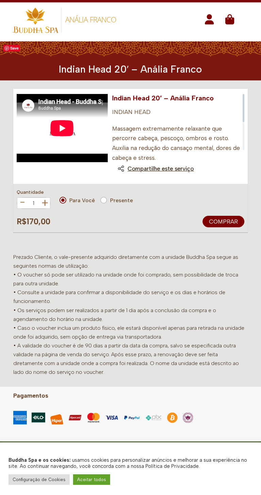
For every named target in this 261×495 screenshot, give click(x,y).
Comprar (223, 221)
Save (14, 48)
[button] (209, 21)
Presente (121, 200)
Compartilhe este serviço (160, 168)
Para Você (82, 200)
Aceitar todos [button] (91, 479)
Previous (24, 136)
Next (100, 136)
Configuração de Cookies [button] (39, 479)
